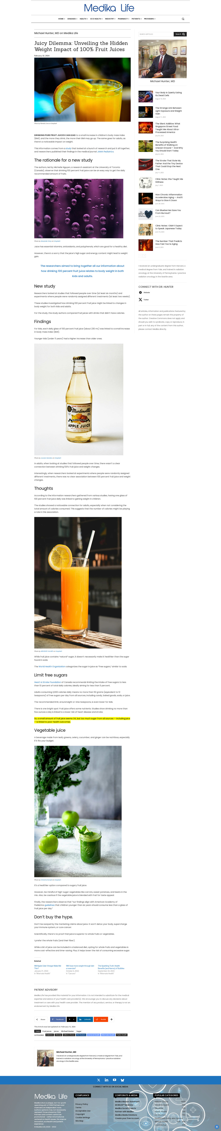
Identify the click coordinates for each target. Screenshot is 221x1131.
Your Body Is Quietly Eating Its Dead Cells (168, 94)
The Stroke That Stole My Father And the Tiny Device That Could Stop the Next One (169, 165)
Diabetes (49, 1035)
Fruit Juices (46, 1031)
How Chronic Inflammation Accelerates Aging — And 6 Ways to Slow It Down (169, 197)
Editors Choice (69, 1035)
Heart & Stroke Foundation (47, 682)
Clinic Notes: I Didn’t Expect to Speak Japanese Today (169, 227)
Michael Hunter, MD (66, 1052)
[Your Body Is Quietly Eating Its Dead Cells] (146, 96)
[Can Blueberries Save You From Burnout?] (146, 214)
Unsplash (57, 241)
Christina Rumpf (46, 880)
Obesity (58, 1035)
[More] (111, 1019)
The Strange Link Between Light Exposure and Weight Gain (168, 111)
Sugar (78, 1031)
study (68, 148)
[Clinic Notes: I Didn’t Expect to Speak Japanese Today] (146, 229)
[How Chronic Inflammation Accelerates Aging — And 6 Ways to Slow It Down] (146, 198)
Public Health (122, 1035)
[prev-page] (140, 256)
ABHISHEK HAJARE (47, 651)
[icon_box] (144, 292)
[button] (183, 19)
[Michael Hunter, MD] (45, 1058)
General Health (94, 1035)
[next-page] (144, 256)
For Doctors (81, 1035)
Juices (56, 1031)
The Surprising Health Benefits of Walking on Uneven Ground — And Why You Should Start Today (169, 146)
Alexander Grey (46, 241)
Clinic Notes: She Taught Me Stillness (169, 180)
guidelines (50, 905)
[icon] (98, 1081)
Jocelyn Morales (46, 458)
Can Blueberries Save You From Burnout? (168, 212)
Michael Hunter (67, 1031)
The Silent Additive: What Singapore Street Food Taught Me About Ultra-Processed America (167, 128)
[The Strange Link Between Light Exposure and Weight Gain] (146, 112)
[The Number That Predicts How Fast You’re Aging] (146, 245)
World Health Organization (52, 666)
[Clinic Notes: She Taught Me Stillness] (146, 183)
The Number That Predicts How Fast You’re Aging (168, 242)
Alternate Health (108, 1035)
